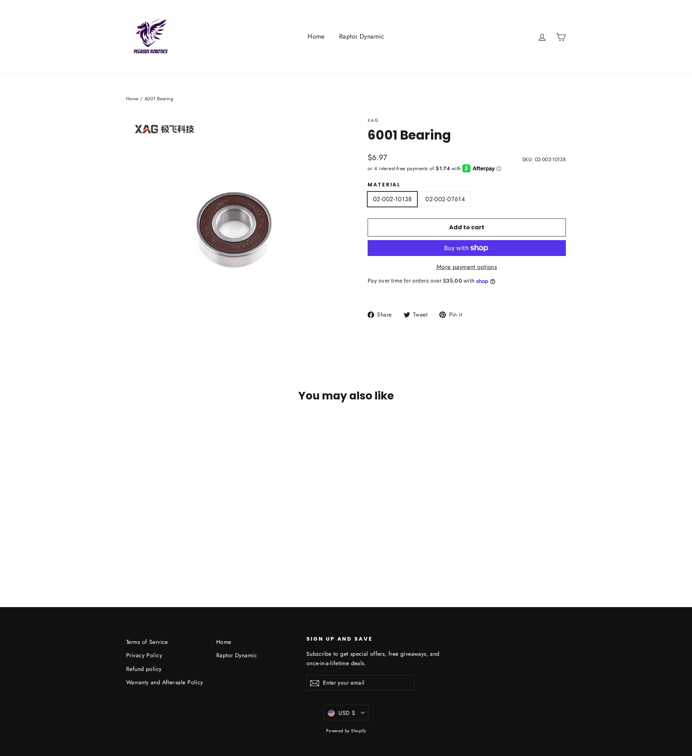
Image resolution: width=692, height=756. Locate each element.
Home (316, 36)
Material (384, 185)
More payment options (466, 266)
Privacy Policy (144, 655)
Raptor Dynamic (362, 36)
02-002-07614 (445, 199)
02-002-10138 (392, 199)
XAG (373, 120)
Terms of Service (147, 642)
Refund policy (144, 669)
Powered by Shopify (346, 731)
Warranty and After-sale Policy (164, 682)
